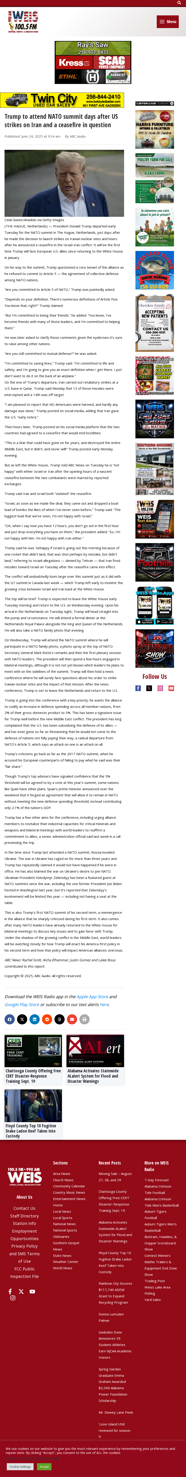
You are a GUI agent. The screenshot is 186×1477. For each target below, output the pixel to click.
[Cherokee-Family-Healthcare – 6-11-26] (154, 322)
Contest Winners (157, 1255)
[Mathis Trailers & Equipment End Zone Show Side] (154, 418)
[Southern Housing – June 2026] (154, 468)
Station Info (24, 1223)
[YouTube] (32, 1291)
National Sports (65, 1230)
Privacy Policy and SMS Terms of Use (24, 1253)
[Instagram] (13, 1298)
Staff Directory (24, 1216)
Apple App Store (92, 996)
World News (62, 1268)
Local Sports (62, 1217)
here (104, 1004)
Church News (63, 1180)
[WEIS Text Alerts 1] (154, 518)
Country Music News (69, 1192)
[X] (21, 1291)
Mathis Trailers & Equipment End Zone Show (160, 1268)
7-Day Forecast (156, 1180)
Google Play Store (22, 1004)
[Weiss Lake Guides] (154, 269)
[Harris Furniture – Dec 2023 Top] (154, 129)
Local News (62, 1211)
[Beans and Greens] (154, 375)
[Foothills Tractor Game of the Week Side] (154, 562)
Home (58, 1205)
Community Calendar (69, 1186)
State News (62, 1255)
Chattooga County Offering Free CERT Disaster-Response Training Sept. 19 (33, 1076)
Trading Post (154, 1281)
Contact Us (24, 1208)
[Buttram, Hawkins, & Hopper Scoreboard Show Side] (154, 648)
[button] (179, 3)
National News (64, 1224)
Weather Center (65, 1261)
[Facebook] (10, 1291)
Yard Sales (152, 1299)
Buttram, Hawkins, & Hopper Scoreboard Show (160, 1243)
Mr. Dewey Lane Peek (116, 1412)
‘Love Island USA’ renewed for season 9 (114, 1430)
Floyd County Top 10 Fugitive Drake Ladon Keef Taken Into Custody (31, 1131)
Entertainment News (69, 1198)
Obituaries (61, 1236)
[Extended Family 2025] (154, 226)
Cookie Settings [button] (20, 1467)
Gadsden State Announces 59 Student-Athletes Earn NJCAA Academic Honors (115, 1345)
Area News (61, 1173)
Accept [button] (44, 1467)
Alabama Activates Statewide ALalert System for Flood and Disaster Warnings (93, 1076)
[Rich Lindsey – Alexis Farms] (154, 178)
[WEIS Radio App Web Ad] (154, 605)
